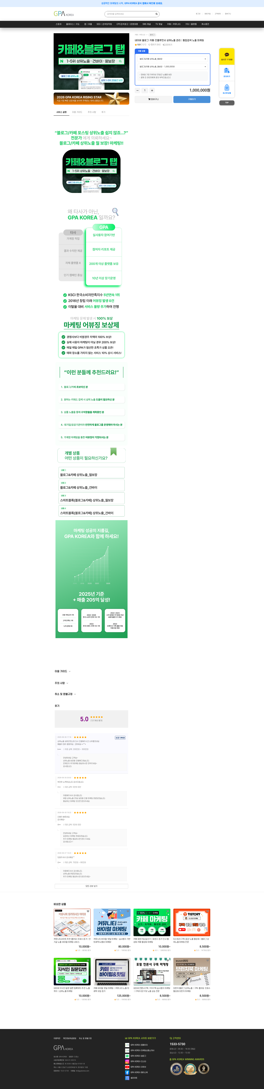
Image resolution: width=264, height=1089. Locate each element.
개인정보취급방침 (69, 1038)
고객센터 (218, 14)
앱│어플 (88, 24)
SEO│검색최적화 (104, 24)
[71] (207, 911)
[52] (88, 911)
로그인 (198, 14)
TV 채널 (159, 24)
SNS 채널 (147, 24)
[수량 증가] (152, 90)
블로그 (152, 35)
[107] (207, 960)
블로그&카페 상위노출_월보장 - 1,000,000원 (157, 67)
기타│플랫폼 (191, 24)
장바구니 (228, 14)
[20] (168, 911)
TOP (227, 103)
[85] (128, 960)
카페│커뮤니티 (174, 24)
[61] (168, 960)
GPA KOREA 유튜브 (138, 1067)
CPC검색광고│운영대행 (127, 24)
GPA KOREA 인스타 (138, 1061)
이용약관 (57, 1038)
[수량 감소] (137, 90)
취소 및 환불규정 (85, 1038)
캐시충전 (205, 24)
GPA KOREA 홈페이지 (139, 1045)
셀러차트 (134, 1078)
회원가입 (208, 14)
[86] (128, 911)
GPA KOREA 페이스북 (139, 1072)
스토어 (58, 24)
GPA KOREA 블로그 (138, 1056)
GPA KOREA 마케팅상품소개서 (142, 1050)
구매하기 (192, 99)
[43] (88, 960)
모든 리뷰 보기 (91, 886)
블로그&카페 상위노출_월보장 (151, 59)
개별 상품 (141, 51)
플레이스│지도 (73, 24)
